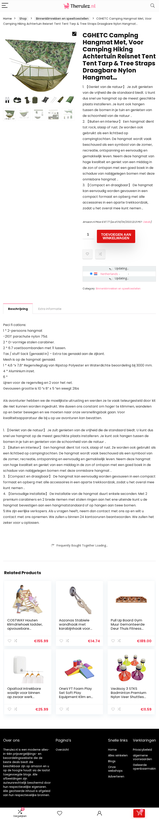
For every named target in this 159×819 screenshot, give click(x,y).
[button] (74, 34)
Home (7, 19)
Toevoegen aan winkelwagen (116, 236)
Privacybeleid (142, 750)
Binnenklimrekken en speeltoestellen (62, 19)
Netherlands (109, 274)
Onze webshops (115, 769)
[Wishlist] (59, 813)
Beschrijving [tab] (18, 309)
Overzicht (62, 750)
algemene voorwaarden (142, 757)
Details (147, 222)
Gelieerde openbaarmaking (145, 767)
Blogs (112, 761)
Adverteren (116, 776)
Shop (23, 19)
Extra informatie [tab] (49, 309)
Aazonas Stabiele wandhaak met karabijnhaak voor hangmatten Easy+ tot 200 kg (75, 628)
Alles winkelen (118, 755)
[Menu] (5, 5)
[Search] (153, 5)
